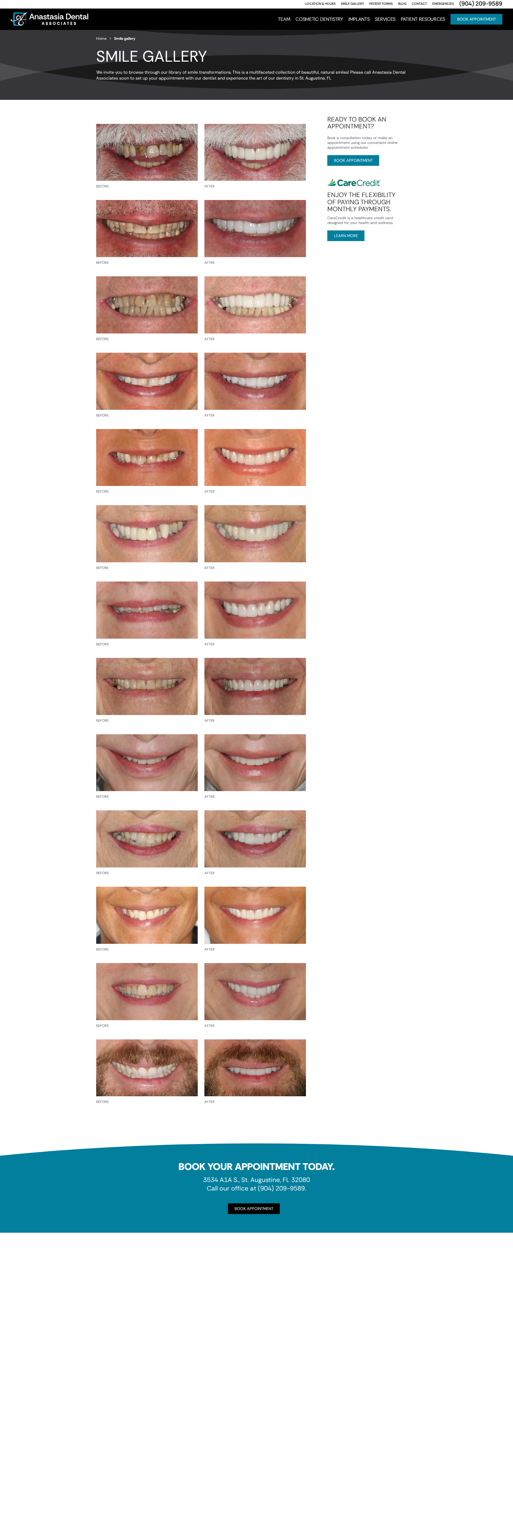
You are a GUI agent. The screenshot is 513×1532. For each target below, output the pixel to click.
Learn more (346, 235)
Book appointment (353, 160)
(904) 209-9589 (281, 1188)
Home (101, 38)
